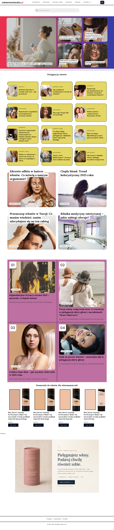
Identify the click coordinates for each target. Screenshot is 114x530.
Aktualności (36, 2)
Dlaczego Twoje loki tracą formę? (95, 63)
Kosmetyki (46, 2)
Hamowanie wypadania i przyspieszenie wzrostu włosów (69, 62)
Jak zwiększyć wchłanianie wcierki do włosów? (70, 37)
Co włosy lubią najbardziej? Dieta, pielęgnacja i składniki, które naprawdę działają (62, 136)
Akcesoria (69, 2)
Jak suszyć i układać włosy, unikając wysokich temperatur (95, 158)
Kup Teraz (13, 425)
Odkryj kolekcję (66, 482)
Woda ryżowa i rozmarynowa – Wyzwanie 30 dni (94, 114)
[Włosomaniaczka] (13, 2)
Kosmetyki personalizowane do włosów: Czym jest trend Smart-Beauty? (94, 35)
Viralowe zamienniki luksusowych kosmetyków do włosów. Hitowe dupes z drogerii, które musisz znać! (27, 136)
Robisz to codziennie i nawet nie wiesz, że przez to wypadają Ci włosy (27, 158)
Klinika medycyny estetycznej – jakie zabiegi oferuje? (82, 215)
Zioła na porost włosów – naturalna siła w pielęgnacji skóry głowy (81, 358)
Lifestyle (77, 2)
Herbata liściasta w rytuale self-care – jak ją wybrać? (30, 64)
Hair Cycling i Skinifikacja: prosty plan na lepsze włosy (95, 136)
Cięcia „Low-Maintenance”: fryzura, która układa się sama (62, 158)
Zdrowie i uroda (57, 2)
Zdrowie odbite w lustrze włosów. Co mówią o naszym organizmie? (29, 175)
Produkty (86, 2)
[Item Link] (31, 42)
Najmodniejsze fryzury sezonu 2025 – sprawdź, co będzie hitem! (29, 296)
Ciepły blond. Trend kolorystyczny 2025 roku (77, 173)
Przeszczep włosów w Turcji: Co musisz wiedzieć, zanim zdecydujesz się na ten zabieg (31, 217)
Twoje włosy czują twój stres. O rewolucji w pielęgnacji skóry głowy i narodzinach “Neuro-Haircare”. (81, 312)
